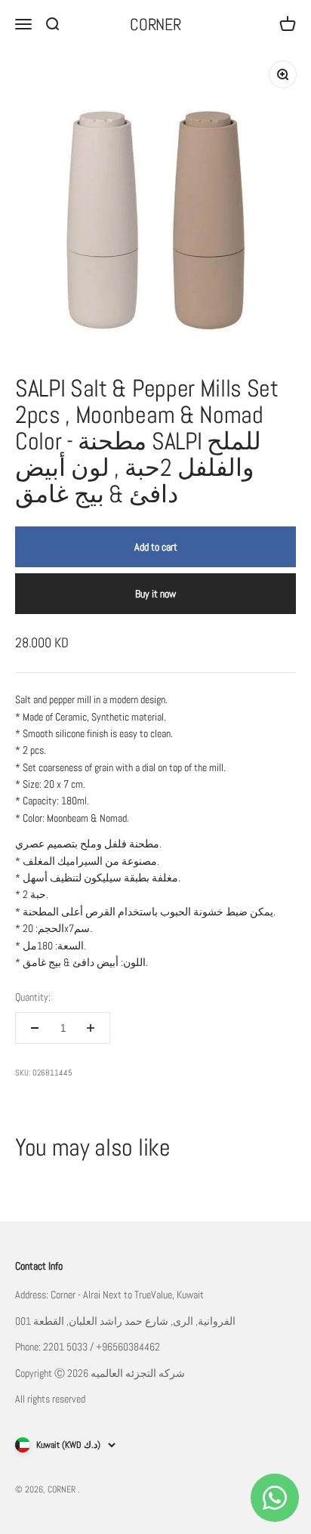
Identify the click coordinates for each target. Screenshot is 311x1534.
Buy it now (155, 593)
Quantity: (33, 997)
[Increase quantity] (90, 1028)
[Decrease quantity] (35, 1028)
